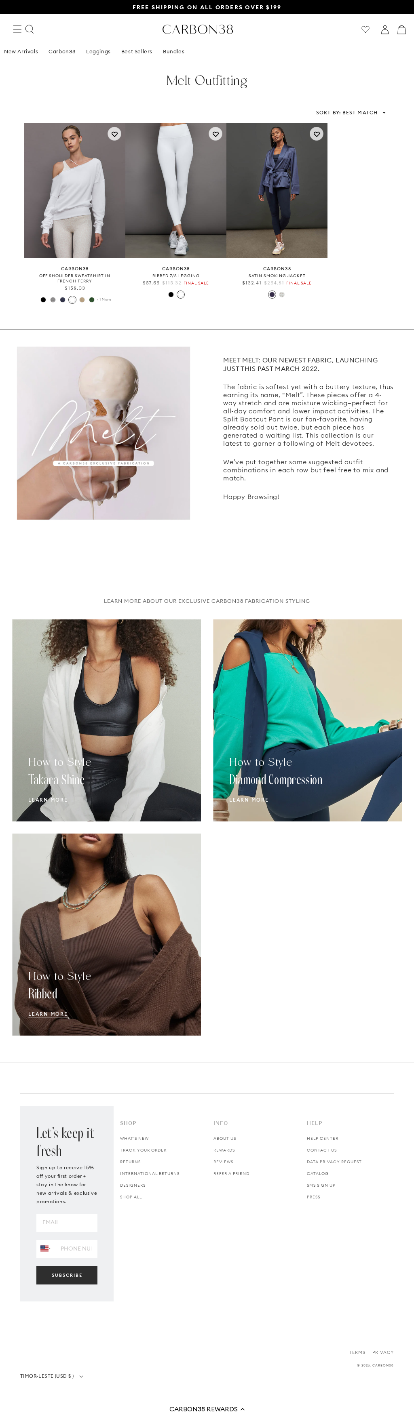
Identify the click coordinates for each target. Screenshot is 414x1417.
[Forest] (92, 300)
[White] (72, 300)
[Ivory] (282, 294)
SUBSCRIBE (67, 1275)
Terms (357, 1352)
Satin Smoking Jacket (277, 275)
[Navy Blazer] (62, 300)
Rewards (224, 1150)
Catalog (318, 1173)
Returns (130, 1161)
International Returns (150, 1173)
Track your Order (143, 1150)
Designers (133, 1185)
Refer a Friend (231, 1173)
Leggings (98, 51)
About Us (224, 1138)
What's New (134, 1138)
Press (313, 1197)
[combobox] (45, 1248)
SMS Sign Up (321, 1185)
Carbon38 (62, 51)
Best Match (347, 112)
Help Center (322, 1138)
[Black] (43, 300)
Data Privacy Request (334, 1161)
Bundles (173, 51)
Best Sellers (136, 51)
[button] (207, 1409)
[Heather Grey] (53, 300)
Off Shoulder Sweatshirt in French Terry (74, 278)
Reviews (223, 1161)
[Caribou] (82, 300)
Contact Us (322, 1150)
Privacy (383, 1352)
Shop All (131, 1197)
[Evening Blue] (272, 294)
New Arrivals (21, 51)
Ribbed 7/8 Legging (176, 275)
